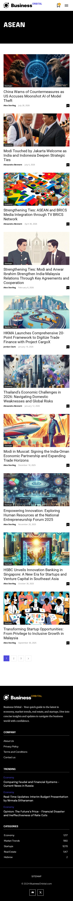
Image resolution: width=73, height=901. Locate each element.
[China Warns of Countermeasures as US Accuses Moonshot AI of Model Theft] (36, 70)
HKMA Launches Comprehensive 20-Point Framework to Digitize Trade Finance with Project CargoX (34, 337)
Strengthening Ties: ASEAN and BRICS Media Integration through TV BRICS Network (35, 214)
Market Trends (11, 327)
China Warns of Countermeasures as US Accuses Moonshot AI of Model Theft (34, 96)
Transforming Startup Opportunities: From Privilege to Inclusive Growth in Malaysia (34, 633)
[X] (40, 892)
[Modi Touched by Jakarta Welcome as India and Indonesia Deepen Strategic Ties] (36, 130)
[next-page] (28, 658)
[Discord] (32, 892)
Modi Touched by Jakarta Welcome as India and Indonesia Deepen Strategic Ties (35, 155)
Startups (8, 85)
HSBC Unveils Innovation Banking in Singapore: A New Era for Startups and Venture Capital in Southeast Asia (35, 574)
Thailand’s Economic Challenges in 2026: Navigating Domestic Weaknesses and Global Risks (32, 396)
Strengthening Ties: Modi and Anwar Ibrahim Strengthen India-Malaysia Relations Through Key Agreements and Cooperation (36, 276)
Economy (8, 145)
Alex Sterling (10, 105)
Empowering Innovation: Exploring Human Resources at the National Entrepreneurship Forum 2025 (32, 515)
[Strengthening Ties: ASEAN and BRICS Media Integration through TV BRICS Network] (36, 189)
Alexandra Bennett (13, 164)
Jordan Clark (10, 346)
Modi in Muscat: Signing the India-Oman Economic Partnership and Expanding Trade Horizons (36, 456)
